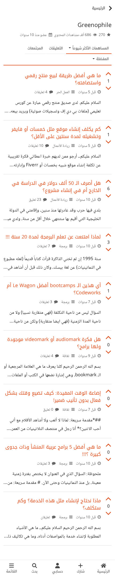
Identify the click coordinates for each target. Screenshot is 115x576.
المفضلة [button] (102, 59)
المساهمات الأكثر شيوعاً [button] (90, 48)
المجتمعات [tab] (35, 48)
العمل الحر (63, 92)
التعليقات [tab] (56, 48)
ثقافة (66, 356)
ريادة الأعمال (61, 146)
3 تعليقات (46, 302)
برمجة (63, 246)
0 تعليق (48, 410)
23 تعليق (35, 200)
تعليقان (46, 517)
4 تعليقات (41, 92)
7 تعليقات (44, 246)
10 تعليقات (36, 146)
